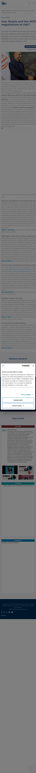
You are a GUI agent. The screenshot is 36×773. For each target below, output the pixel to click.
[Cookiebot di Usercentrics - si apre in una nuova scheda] (22, 366)
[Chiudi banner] (33, 365)
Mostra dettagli (26, 394)
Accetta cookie (18, 400)
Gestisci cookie (17, 405)
